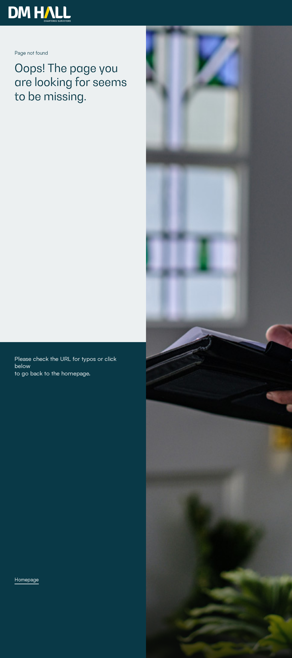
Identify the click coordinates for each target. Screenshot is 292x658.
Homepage (27, 580)
